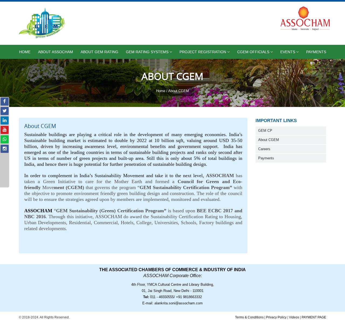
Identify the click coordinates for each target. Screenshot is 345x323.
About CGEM (268, 140)
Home (24, 52)
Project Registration (203, 52)
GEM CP (265, 131)
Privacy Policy (276, 317)
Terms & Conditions (249, 317)
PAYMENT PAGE (314, 317)
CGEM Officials (253, 52)
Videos (294, 317)
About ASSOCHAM (55, 52)
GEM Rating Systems (148, 52)
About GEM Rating (99, 52)
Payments (316, 52)
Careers (264, 149)
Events (288, 52)
